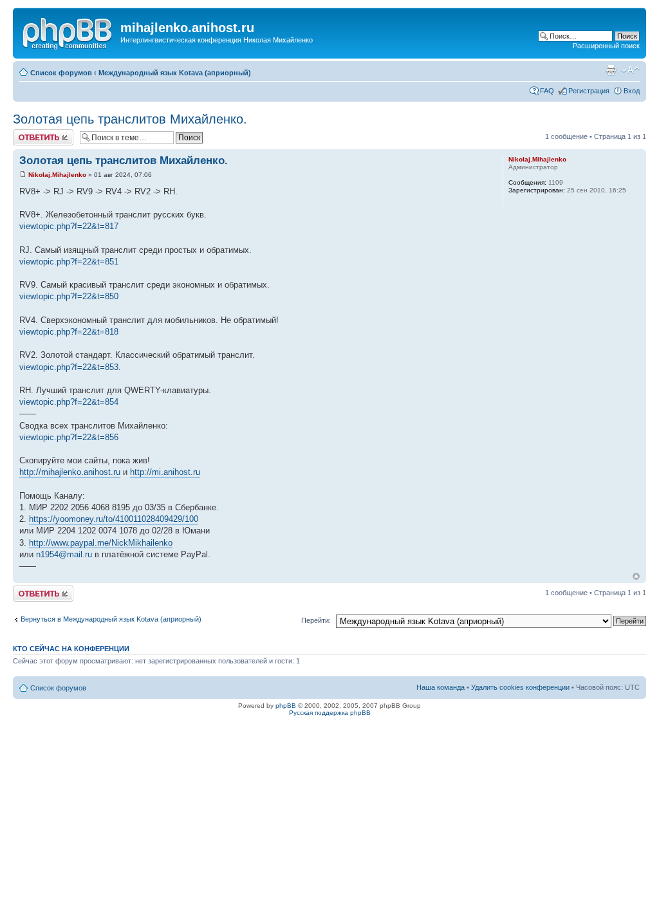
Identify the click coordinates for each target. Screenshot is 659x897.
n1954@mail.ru (64, 554)
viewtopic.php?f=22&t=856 (68, 437)
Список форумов (61, 73)
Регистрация (588, 91)
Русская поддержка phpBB (330, 712)
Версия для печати (611, 70)
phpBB (285, 705)
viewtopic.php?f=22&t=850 (68, 296)
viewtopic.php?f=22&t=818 (68, 332)
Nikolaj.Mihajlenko (57, 174)
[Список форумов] (68, 31)
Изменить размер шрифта (630, 70)
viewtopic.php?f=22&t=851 (68, 261)
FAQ (547, 91)
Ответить (28, 133)
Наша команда (440, 687)
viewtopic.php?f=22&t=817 (68, 226)
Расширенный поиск (606, 46)
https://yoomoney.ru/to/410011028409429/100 (113, 519)
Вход (632, 91)
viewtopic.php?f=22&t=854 (68, 402)
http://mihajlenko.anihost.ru (69, 472)
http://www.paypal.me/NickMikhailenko (100, 543)
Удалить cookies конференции (520, 687)
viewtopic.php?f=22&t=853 (68, 367)
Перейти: (316, 620)
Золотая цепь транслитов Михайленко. (130, 119)
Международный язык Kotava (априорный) (174, 73)
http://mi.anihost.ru (165, 472)
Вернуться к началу (636, 576)
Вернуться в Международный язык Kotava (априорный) (111, 619)
